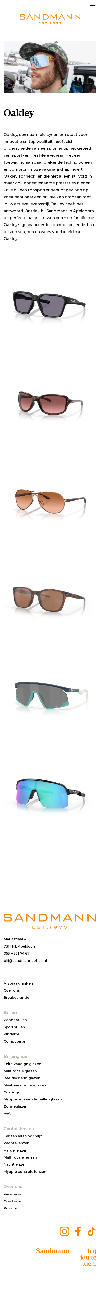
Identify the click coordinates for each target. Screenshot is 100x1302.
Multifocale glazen (20, 1071)
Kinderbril (12, 1034)
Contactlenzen (19, 1128)
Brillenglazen (17, 1056)
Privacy (10, 1208)
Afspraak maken (18, 983)
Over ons (12, 990)
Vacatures (13, 1194)
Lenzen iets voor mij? (23, 1136)
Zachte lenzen (17, 1143)
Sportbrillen (14, 1027)
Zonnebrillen (15, 1020)
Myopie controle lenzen (25, 1171)
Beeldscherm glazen (22, 1078)
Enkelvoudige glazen (22, 1064)
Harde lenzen (16, 1150)
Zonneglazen (16, 1106)
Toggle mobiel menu (92, 7)
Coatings (12, 1092)
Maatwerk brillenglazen (25, 1085)
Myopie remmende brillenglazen (33, 1099)
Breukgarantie (16, 997)
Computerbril (15, 1041)
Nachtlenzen (15, 1164)
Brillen (10, 1012)
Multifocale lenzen (20, 1157)
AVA (7, 1113)
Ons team (12, 1201)
